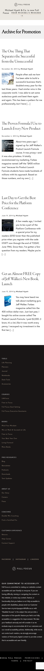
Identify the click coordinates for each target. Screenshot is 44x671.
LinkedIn (34, 559)
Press (4, 501)
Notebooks (6, 375)
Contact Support (8, 543)
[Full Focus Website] (22, 563)
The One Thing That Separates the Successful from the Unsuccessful (18, 56)
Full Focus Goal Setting (11, 407)
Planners (5, 367)
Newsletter (6, 466)
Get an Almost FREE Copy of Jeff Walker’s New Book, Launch (21, 279)
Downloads (6, 474)
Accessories (6, 384)
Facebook (6, 559)
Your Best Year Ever (9, 438)
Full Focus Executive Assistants (14, 411)
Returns (5, 534)
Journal (4, 371)
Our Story (5, 493)
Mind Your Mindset (9, 425)
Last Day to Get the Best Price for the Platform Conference (19, 203)
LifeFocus (5, 398)
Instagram (20, 559)
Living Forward (7, 443)
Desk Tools (6, 380)
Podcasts (5, 470)
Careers (5, 497)
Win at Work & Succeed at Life (14, 430)
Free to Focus (7, 403)
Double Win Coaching (10, 516)
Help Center (6, 539)
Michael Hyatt (22, 4)
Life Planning (7, 363)
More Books (6, 447)
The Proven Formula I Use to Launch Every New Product (21, 126)
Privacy (28, 661)
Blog (3, 461)
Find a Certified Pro (9, 520)
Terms (14, 661)
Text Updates (7, 478)
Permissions (32, 658)
